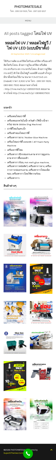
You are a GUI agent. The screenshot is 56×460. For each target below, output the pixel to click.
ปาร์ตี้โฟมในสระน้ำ (16, 128)
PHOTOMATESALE (28, 7)
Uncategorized (38, 54)
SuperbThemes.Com (13, 453)
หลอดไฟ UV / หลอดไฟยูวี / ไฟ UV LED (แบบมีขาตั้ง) (28, 45)
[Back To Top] (51, 449)
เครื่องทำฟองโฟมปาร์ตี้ (18, 133)
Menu (28, 20)
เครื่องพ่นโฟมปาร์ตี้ (16, 116)
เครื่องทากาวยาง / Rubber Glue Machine (27, 137)
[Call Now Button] (28, 454)
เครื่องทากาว (13, 178)
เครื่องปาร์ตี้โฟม (15, 150)
